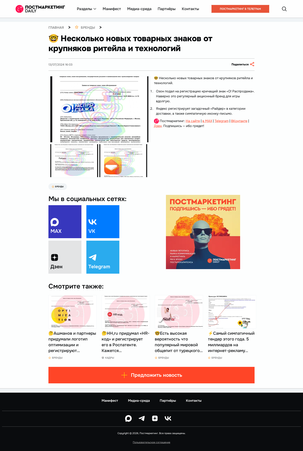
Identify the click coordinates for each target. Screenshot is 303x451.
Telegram (222, 121)
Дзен (158, 126)
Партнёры (167, 9)
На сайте (193, 121)
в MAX (207, 121)
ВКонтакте (239, 121)
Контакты (190, 9)
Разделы (84, 9)
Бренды (59, 186)
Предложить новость (156, 375)
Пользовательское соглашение (151, 442)
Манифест (112, 9)
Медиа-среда (139, 9)
